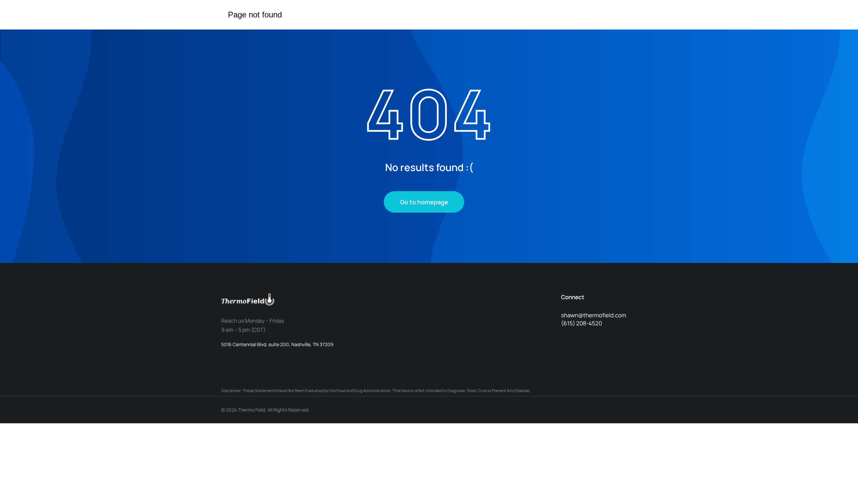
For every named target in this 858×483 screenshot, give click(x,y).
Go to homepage (424, 202)
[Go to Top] (841, 466)
